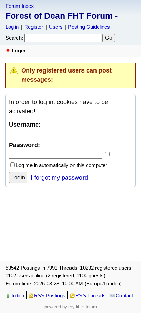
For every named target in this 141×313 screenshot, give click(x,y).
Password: (24, 145)
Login (18, 177)
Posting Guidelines (89, 27)
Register (33, 27)
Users (56, 27)
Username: (25, 124)
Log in (12, 27)
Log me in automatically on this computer (61, 165)
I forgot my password (59, 177)
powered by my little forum (70, 306)
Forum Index (19, 6)
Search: (14, 38)
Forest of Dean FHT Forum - (61, 16)
